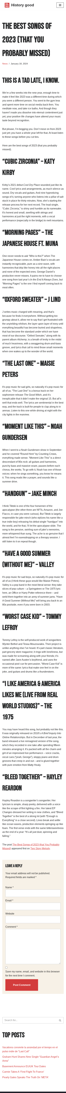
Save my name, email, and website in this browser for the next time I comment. (32, 973)
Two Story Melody (40, 848)
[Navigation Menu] (60, 5)
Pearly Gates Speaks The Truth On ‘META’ (25, 1077)
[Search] (60, 1020)
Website (9, 913)
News (5, 63)
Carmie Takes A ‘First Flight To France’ (23, 1071)
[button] (60, 1020)
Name (9, 887)
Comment (11, 926)
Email (9, 900)
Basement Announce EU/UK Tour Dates (24, 1066)
